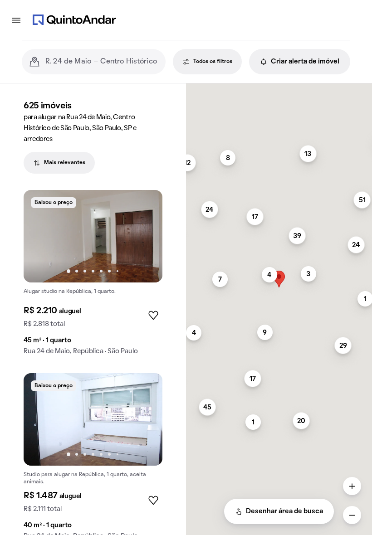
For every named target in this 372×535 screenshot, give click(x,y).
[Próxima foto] (146, 236)
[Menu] (16, 20)
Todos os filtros (212, 61)
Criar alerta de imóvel (305, 61)
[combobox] (101, 61)
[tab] (59, 163)
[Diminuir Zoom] (352, 515)
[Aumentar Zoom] (352, 486)
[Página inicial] (74, 20)
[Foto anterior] (40, 236)
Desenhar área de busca (284, 511)
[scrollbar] (279, 87)
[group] (93, 276)
